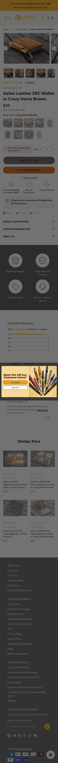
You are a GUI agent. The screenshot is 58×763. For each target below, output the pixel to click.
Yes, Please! (15, 382)
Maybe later (15, 387)
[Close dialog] (54, 368)
